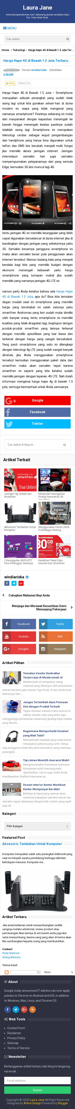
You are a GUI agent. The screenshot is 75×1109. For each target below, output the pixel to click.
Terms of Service (18, 1048)
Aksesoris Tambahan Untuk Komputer (20, 529)
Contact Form (16, 1028)
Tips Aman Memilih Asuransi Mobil (46, 760)
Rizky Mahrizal (10, 953)
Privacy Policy (16, 1038)
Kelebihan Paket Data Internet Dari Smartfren (51, 562)
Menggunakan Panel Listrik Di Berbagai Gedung (53, 529)
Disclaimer (14, 1033)
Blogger (63, 1103)
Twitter (37, 424)
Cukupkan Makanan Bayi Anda (29, 595)
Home (5, 50)
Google (37, 400)
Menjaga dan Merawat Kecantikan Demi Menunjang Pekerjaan (39, 607)
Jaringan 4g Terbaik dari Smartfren (18, 495)
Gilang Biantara (11, 957)
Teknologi (19, 50)
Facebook (37, 412)
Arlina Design (32, 1103)
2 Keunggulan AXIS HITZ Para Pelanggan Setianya (18, 562)
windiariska (14, 577)
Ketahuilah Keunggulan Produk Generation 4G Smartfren (51, 496)
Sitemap (13, 1043)
